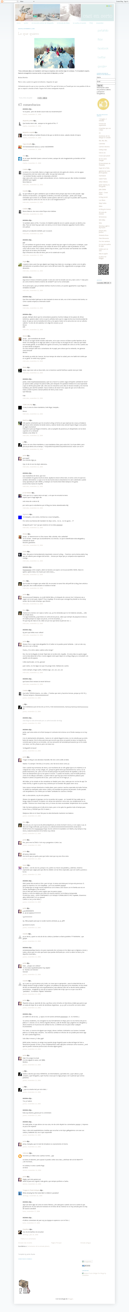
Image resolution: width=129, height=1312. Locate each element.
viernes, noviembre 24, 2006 (32, 1170)
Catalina (25, 169)
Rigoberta (26, 514)
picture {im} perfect (102, 231)
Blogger (70, 1299)
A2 (100, 133)
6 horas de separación (102, 124)
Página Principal (56, 1243)
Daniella (25, 191)
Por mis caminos (104, 241)
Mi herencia (102, 217)
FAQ (91, 23)
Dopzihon (26, 1229)
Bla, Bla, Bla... (103, 141)
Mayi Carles (102, 203)
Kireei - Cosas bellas (103, 193)
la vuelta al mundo (79, 23)
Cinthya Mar (103, 150)
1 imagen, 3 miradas (103, 120)
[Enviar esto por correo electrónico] (38, 98)
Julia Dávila (102, 189)
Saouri (25, 865)
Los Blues (102, 200)
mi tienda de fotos (63, 23)
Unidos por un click (103, 250)
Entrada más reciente (25, 1243)
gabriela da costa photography (104, 172)
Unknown (26, 1153)
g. (23, 442)
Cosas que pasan (104, 156)
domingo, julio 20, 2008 (30, 1235)
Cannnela (102, 144)
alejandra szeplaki (28, 132)
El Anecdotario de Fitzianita (104, 164)
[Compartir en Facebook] (44, 98)
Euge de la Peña (104, 168)
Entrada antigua (85, 1243)
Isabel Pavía (103, 179)
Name (99, 77)
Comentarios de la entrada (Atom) (38, 1246)
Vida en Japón (103, 254)
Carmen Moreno (104, 147)
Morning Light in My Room (104, 227)
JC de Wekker (27, 493)
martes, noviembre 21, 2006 (32, 114)
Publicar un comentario (28, 1239)
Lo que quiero (28, 34)
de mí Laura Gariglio (103, 159)
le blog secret (103, 197)
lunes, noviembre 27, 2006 (31, 1211)
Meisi (100, 206)
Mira (100, 223)
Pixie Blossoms (104, 238)
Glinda (25, 367)
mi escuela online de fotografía (43, 23)
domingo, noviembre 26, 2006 (32, 1196)
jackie (26, 23)
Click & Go (102, 153)
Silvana (25, 336)
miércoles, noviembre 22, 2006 (33, 185)
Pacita (25, 551)
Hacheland (102, 176)
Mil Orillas (102, 220)
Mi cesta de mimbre (102, 213)
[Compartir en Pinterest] (46, 98)
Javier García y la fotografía (104, 185)
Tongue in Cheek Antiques (31, 1190)
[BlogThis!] (40, 98)
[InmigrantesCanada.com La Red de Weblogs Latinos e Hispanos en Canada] (87, 1262)
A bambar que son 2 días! (105, 129)
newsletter (100, 23)
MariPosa (26, 420)
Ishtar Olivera (103, 182)
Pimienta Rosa (103, 235)
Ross (24, 581)
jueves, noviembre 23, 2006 (32, 698)
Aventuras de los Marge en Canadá (104, 137)
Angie (24, 261)
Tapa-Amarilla (27, 144)
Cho (24, 156)
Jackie (24, 455)
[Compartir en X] (42, 98)
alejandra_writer (28, 121)
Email (98, 81)
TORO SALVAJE (28, 405)
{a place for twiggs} (102, 257)
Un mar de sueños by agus (105, 245)
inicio (19, 23)
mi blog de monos (105, 209)
